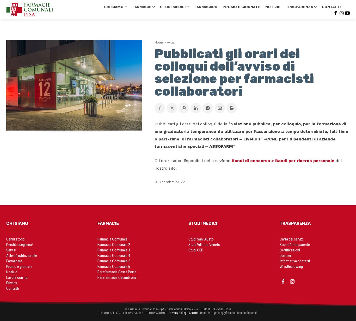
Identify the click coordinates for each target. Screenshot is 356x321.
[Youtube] (347, 12)
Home (159, 42)
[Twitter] (172, 108)
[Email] (219, 108)
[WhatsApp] (184, 108)
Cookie (193, 313)
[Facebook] (335, 12)
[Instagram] (341, 12)
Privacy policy (177, 313)
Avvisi (171, 42)
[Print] (231, 108)
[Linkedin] (196, 108)
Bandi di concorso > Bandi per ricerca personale (283, 160)
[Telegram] (207, 108)
